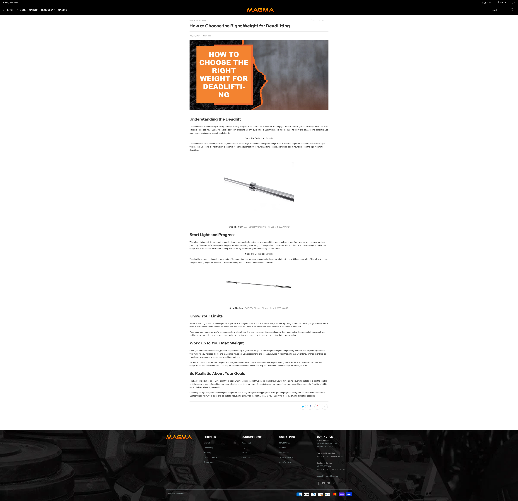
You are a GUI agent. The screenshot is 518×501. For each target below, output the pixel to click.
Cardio (62, 10)
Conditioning (28, 10)
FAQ (243, 448)
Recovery (47, 10)
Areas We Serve (285, 462)
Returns (244, 452)
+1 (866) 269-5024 (324, 466)
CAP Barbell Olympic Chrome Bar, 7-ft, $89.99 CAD (267, 227)
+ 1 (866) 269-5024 (9, 3)
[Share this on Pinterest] (317, 407)
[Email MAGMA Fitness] (333, 483)
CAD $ (485, 3)
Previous (316, 20)
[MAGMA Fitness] (260, 10)
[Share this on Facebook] (310, 407)
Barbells (269, 138)
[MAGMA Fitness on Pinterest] (329, 483)
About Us (283, 448)
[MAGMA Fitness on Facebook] (319, 483)
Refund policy (209, 462)
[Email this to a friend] (325, 407)
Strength (9, 10)
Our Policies (284, 452)
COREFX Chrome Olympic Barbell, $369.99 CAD (267, 308)
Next (324, 20)
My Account (246, 443)
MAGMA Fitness (178, 494)
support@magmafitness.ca (327, 476)
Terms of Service (210, 457)
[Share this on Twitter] (303, 407)
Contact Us (245, 457)
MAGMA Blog (284, 443)
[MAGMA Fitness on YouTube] (324, 483)
